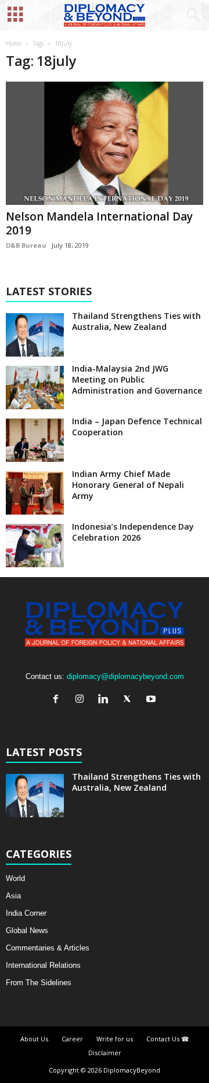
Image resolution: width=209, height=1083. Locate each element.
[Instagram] (82, 700)
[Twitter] (130, 700)
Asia (13, 895)
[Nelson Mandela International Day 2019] (104, 143)
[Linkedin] (106, 700)
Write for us (114, 1038)
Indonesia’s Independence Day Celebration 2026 (133, 532)
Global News (27, 930)
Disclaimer (104, 1052)
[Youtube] (152, 700)
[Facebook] (58, 700)
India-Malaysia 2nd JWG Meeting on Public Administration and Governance (137, 379)
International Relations (43, 965)
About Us (34, 1038)
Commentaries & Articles (47, 948)
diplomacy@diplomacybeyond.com (125, 676)
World (15, 878)
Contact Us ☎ (167, 1038)
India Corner (26, 913)
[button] (191, 15)
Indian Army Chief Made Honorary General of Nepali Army (128, 484)
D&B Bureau (26, 245)
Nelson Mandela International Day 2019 (99, 223)
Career (72, 1038)
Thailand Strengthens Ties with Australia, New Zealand (136, 321)
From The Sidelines (38, 982)
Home (13, 43)
